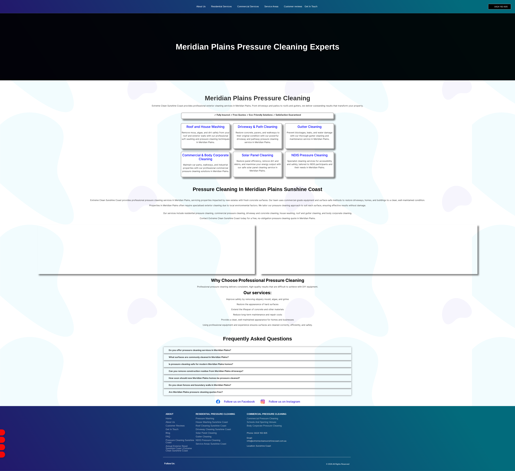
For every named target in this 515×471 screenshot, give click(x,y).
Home (169, 418)
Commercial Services (248, 6)
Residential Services (221, 6)
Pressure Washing (205, 418)
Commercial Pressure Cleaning (262, 418)
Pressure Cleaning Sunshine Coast (180, 441)
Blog (168, 433)
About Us (201, 6)
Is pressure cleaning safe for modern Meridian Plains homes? (201, 364)
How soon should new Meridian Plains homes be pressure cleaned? (204, 378)
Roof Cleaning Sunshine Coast (211, 425)
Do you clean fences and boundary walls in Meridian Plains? (200, 385)
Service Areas (271, 6)
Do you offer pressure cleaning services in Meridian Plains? (200, 350)
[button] (257, 350)
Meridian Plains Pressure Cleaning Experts (257, 46)
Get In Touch (311, 6)
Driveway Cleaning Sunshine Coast (213, 429)
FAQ (168, 436)
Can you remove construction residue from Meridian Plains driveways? (206, 371)
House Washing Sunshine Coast (212, 422)
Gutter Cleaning (203, 436)
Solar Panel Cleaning (206, 433)
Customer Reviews (175, 425)
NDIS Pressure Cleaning (208, 440)
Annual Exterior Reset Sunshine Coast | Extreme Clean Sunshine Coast (179, 448)
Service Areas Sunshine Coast (211, 444)
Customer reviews (293, 6)
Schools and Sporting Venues (261, 422)
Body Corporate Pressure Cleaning (264, 425)
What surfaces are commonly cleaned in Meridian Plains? (199, 357)
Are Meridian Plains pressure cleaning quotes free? (196, 392)
